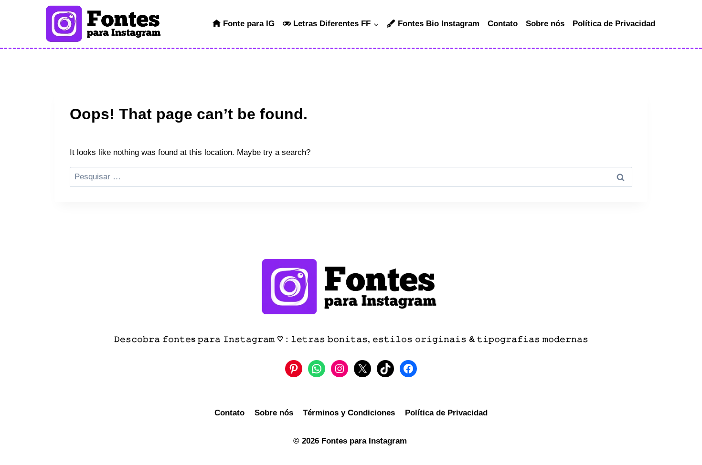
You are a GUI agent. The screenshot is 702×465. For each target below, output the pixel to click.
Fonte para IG (249, 23)
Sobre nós (545, 23)
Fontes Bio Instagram (438, 23)
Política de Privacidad (614, 23)
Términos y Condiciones (349, 412)
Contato (503, 23)
